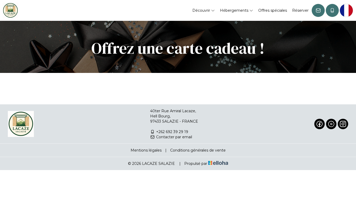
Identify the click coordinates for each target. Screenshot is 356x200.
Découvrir (201, 10)
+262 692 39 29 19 (172, 131)
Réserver (300, 10)
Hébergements (234, 10)
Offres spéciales (272, 10)
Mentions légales (146, 150)
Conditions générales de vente (198, 150)
